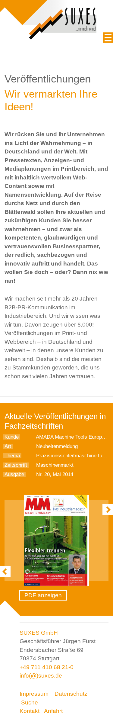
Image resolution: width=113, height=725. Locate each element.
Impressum (34, 694)
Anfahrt (53, 711)
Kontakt (29, 711)
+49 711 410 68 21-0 (47, 667)
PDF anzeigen (43, 595)
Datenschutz (71, 694)
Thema (12, 455)
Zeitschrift (16, 465)
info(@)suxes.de (41, 675)
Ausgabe (14, 474)
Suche (29, 702)
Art (8, 446)
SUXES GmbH (39, 633)
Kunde (12, 437)
